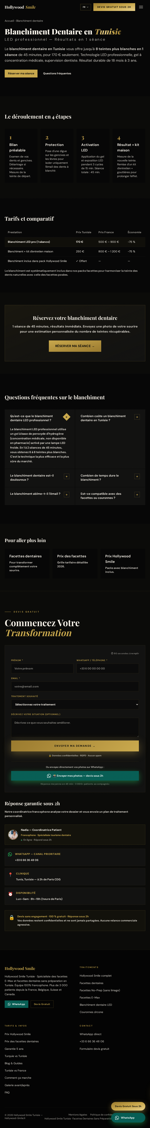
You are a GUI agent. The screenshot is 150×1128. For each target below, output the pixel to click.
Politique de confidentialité (105, 1114)
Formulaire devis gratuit (94, 1049)
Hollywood (20, 7)
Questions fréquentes (57, 73)
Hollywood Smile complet (96, 975)
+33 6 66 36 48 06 (26, 860)
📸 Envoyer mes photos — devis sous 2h (78, 775)
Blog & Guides (13, 1063)
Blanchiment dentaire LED (96, 1005)
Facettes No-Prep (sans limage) (100, 990)
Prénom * (17, 660)
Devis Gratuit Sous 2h (114, 7)
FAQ (7, 1092)
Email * (15, 678)
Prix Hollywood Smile (18, 1034)
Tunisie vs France (15, 1070)
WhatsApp (128, 1117)
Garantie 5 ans (14, 1049)
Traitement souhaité (24, 696)
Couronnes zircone (91, 1012)
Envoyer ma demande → (75, 746)
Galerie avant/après (17, 1085)
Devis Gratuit (42, 1004)
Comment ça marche (18, 1077)
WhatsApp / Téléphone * (92, 660)
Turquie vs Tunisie (16, 1056)
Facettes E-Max (90, 997)
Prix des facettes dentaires (22, 1041)
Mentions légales (78, 1114)
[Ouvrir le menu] (141, 7)
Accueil (9, 20)
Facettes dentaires (91, 983)
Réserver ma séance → (75, 346)
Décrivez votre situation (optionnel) (35, 714)
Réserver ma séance (21, 73)
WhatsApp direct (90, 1034)
